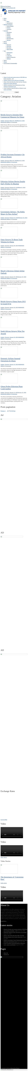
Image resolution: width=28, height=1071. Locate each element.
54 (10, 411)
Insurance (9, 29)
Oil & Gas (9, 46)
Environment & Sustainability (10, 63)
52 (7, 411)
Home (5, 18)
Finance (8, 27)
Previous (3, 411)
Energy (5, 43)
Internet (8, 54)
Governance (9, 52)
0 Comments (14, 122)
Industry (8, 35)
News (5, 19)
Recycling (9, 47)
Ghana (5, 61)
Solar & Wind (10, 49)
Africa (8, 21)
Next (14, 411)
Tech (5, 51)
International (9, 23)
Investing (9, 37)
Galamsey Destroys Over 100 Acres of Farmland (14, 80)
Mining (5, 41)
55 (12, 411)
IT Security (9, 55)
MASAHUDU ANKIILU (6, 122)
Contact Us (6, 954)
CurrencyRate (4, 819)
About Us (6, 953)
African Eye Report (15, 1068)
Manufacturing (10, 38)
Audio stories (4, 883)
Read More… (4, 921)
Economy (6, 30)
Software (9, 58)
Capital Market (10, 26)
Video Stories (4, 857)
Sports (5, 60)
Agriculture (9, 32)
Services (9, 40)
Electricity (9, 44)
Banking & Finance (8, 24)
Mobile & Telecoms (11, 57)
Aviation (8, 33)
